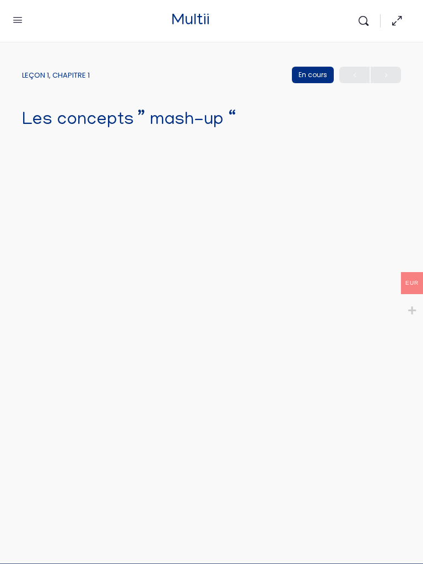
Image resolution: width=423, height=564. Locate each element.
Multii (190, 21)
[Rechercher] (366, 21)
